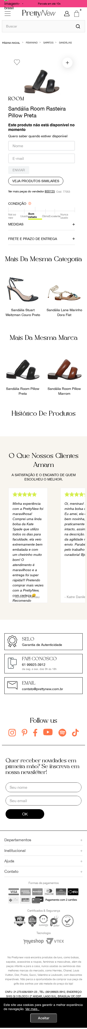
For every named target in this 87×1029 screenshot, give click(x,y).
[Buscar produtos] (78, 26)
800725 (50, 191)
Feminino (32, 42)
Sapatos (48, 42)
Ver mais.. (32, 1009)
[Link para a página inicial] (11, 42)
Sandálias (65, 42)
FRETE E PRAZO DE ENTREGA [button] (32, 239)
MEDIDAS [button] (15, 224)
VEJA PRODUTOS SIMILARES (35, 181)
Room (16, 99)
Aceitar (43, 1018)
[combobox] (43, 26)
